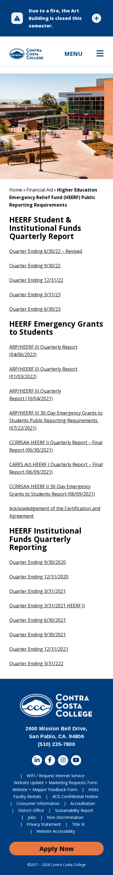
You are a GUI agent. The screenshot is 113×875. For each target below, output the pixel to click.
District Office (31, 810)
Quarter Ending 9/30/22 (35, 265)
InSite (93, 789)
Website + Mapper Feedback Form (44, 789)
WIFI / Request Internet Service (56, 775)
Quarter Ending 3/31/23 (35, 294)
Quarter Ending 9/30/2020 (37, 562)
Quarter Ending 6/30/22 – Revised (45, 251)
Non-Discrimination (65, 817)
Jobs (32, 817)
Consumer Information (38, 803)
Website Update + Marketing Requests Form (55, 782)
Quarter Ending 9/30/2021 (37, 634)
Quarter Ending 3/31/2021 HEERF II (47, 605)
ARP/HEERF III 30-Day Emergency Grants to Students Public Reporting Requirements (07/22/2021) (56, 420)
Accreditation (82, 803)
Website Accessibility (56, 831)
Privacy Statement (44, 824)
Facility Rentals (27, 796)
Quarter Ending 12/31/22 (36, 280)
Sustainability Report (74, 810)
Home (15, 190)
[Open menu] (100, 53)
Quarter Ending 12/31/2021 (38, 649)
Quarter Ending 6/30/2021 (37, 620)
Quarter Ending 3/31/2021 (37, 591)
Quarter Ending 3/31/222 (36, 663)
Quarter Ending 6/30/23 (35, 309)
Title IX (78, 824)
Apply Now (56, 848)
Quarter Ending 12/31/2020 (38, 576)
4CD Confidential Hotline (75, 796)
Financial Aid (39, 190)
